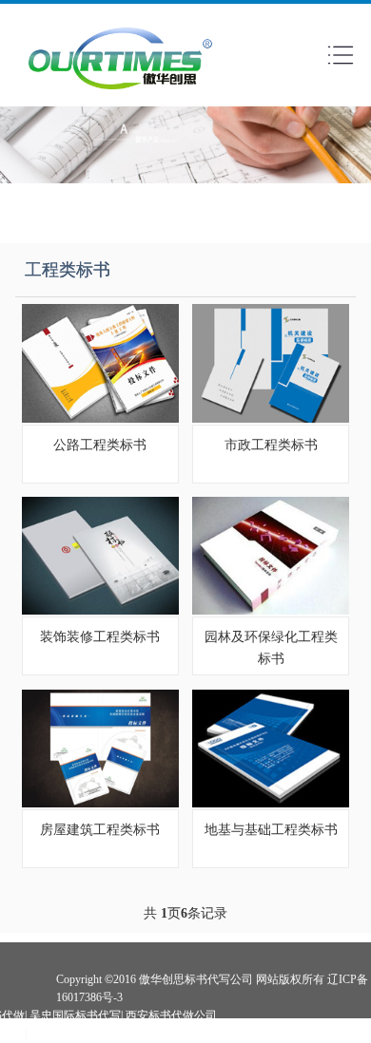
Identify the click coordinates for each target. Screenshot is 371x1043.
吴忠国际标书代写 (75, 1015)
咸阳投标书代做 (69, 1033)
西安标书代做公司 (171, 1015)
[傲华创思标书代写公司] (121, 94)
